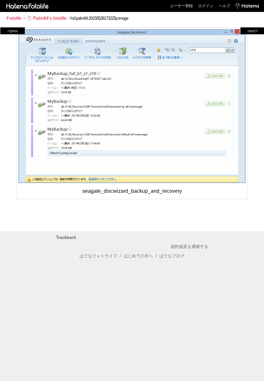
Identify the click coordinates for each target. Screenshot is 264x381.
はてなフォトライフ (98, 255)
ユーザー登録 (181, 6)
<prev (12, 30)
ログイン (205, 6)
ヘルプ (224, 6)
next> (253, 30)
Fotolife (14, 18)
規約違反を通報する (189, 246)
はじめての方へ (138, 255)
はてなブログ (171, 255)
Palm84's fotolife (50, 18)
